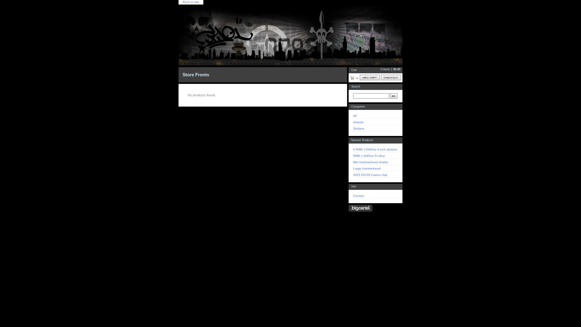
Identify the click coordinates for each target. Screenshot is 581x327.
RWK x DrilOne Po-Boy (369, 155)
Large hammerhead (367, 168)
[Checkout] (391, 77)
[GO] (393, 96)
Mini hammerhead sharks (370, 162)
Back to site (191, 2)
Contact (358, 195)
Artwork (358, 122)
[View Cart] (370, 77)
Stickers (358, 128)
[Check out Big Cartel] (361, 208)
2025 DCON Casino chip (370, 175)
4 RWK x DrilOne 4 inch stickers (375, 149)
